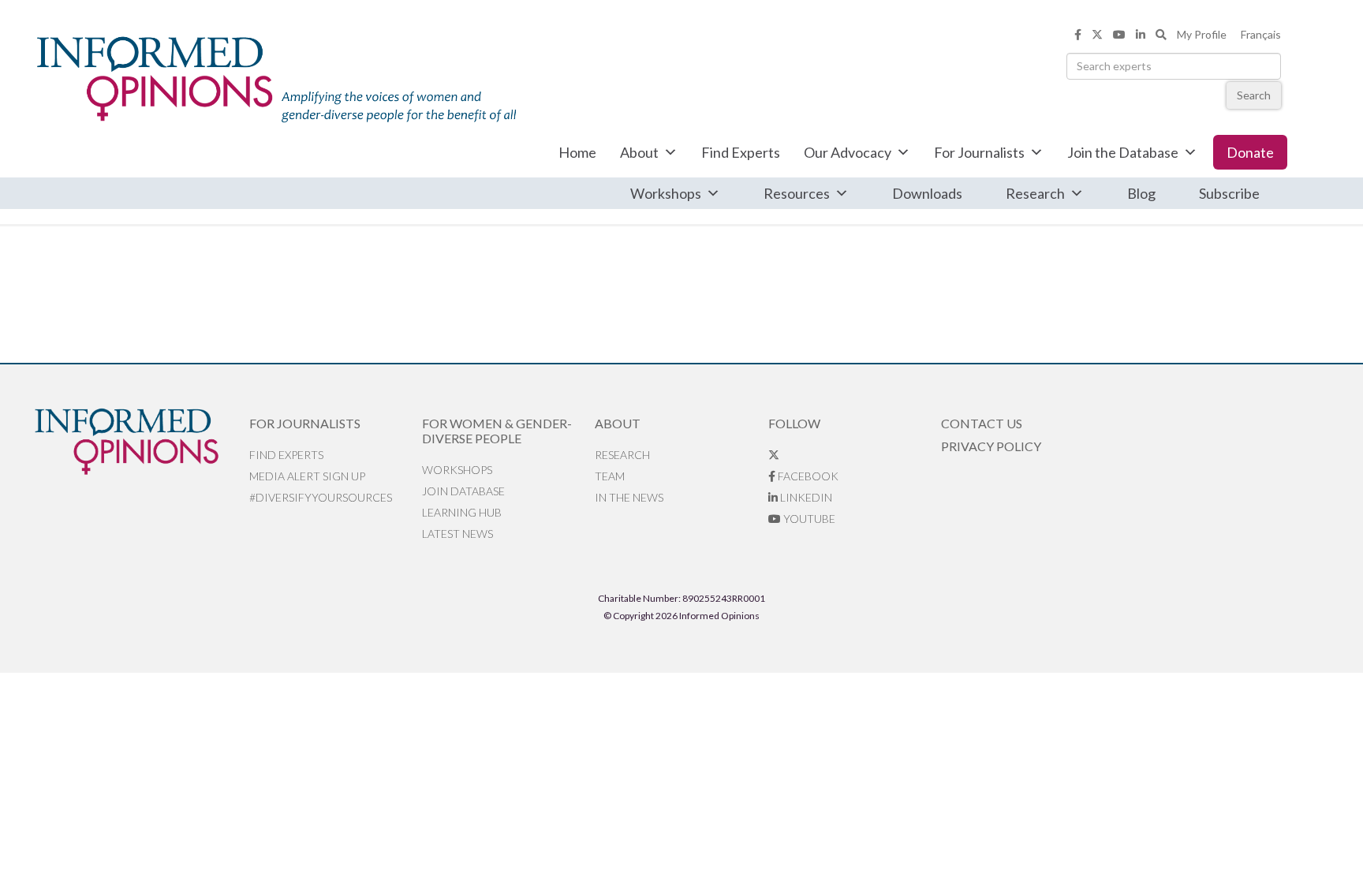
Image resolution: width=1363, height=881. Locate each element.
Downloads (927, 193)
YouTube (808, 518)
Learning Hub (462, 512)
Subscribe (1229, 193)
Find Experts (740, 152)
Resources (797, 193)
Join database (463, 491)
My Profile (1202, 34)
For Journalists (979, 152)
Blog (1141, 193)
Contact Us (981, 423)
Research (1035, 193)
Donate (1250, 152)
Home (577, 152)
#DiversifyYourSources (320, 497)
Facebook (806, 476)
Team (610, 476)
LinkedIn (805, 497)
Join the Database (1122, 152)
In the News (629, 497)
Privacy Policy (991, 446)
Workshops (665, 193)
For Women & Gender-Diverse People (497, 431)
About (639, 152)
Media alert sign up (307, 476)
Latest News (457, 533)
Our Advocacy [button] (847, 152)
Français (1261, 34)
